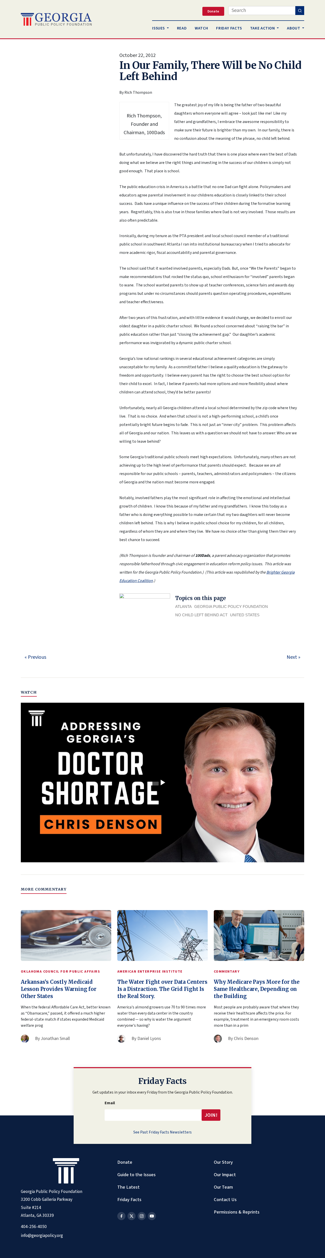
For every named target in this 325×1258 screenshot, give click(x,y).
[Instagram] (142, 1216)
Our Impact (225, 1174)
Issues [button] (159, 28)
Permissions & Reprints (236, 1212)
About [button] (294, 28)
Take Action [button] (263, 28)
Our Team (223, 1187)
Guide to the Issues (136, 1174)
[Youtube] (152, 1216)
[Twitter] (131, 1216)
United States (244, 615)
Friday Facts (129, 1199)
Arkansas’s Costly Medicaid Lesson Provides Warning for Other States (58, 989)
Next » (293, 657)
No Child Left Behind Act (201, 615)
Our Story (223, 1162)
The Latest (128, 1187)
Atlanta (183, 606)
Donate (124, 1162)
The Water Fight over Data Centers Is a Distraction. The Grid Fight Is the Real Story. (162, 989)
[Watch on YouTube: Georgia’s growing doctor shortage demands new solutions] (162, 782)
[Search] (299, 10)
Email (110, 1103)
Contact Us (225, 1199)
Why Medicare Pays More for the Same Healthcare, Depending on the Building (257, 989)
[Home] (56, 19)
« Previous (35, 657)
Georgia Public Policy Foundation (231, 606)
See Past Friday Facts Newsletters (162, 1132)
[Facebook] (121, 1216)
